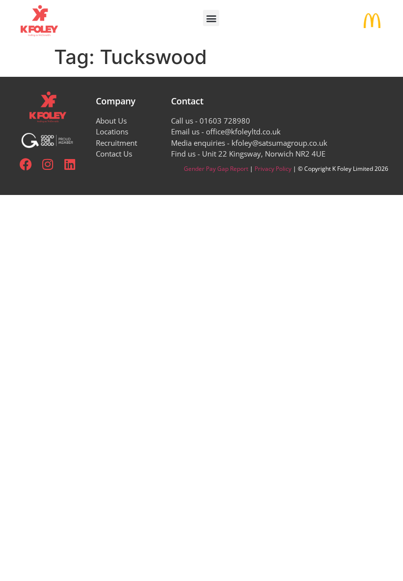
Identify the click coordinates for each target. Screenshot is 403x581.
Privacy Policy (273, 168)
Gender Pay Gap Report (216, 168)
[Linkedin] (70, 164)
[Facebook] (26, 164)
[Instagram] (48, 164)
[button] (211, 18)
